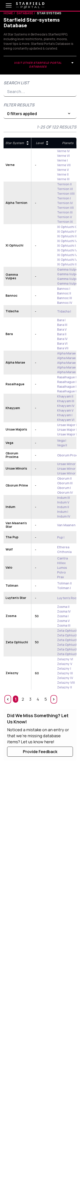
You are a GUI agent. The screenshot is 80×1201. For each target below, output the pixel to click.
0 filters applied (22, 113)
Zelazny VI (65, 659)
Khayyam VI (65, 420)
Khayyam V (65, 410)
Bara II (61, 334)
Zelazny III (65, 673)
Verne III (63, 179)
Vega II (62, 445)
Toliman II (64, 583)
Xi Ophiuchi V (67, 250)
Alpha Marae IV (68, 372)
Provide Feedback (40, 751)
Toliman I (64, 588)
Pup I (60, 537)
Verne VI (63, 155)
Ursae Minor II (67, 468)
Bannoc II (64, 293)
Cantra (62, 558)
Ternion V (64, 217)
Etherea (63, 547)
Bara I (61, 320)
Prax (60, 577)
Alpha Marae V (67, 353)
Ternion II (64, 184)
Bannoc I (63, 288)
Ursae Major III (68, 425)
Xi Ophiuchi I (66, 245)
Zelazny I (64, 668)
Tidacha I (64, 311)
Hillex (61, 563)
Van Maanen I (67, 525)
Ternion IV (65, 203)
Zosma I (63, 616)
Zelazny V (64, 664)
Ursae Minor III (68, 464)
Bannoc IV (64, 302)
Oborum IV (65, 492)
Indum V (63, 502)
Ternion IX (65, 221)
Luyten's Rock (67, 598)
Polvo (61, 572)
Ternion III (65, 212)
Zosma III (63, 625)
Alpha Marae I (67, 358)
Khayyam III (65, 401)
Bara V (62, 329)
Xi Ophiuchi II (67, 236)
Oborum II (64, 478)
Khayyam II (65, 396)
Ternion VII (65, 207)
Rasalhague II (67, 377)
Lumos (62, 567)
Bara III (62, 325)
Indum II (63, 507)
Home (9, 13)
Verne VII (64, 165)
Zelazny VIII (66, 682)
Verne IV (63, 151)
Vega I (61, 440)
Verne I (62, 160)
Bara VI (62, 343)
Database (25, 13)
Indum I (62, 511)
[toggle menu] (5, 5)
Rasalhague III (67, 382)
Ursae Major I (67, 434)
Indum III (63, 497)
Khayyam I (64, 415)
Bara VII (62, 348)
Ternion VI (65, 189)
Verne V (63, 170)
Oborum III (65, 483)
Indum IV (63, 516)
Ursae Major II (67, 429)
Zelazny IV (65, 678)
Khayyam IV (65, 406)
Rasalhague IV (67, 391)
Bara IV (62, 339)
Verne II (63, 174)
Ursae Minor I (67, 473)
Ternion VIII (66, 193)
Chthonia (64, 552)
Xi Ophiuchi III (67, 264)
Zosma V (63, 621)
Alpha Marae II (67, 367)
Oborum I (64, 488)
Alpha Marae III (68, 362)
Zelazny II (64, 687)
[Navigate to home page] (30, 5)
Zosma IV (64, 611)
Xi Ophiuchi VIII (68, 255)
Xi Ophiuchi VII (68, 241)
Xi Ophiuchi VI (67, 259)
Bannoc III (64, 298)
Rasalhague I (66, 386)
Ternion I (64, 198)
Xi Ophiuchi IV (67, 231)
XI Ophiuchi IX (67, 227)
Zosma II (63, 607)
